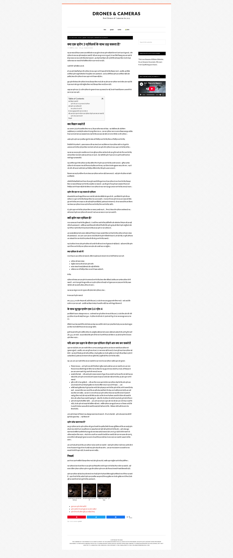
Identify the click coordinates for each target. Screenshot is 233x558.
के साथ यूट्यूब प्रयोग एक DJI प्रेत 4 (78, 111)
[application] (152, 88)
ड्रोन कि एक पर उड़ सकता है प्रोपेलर (80, 104)
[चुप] (160, 95)
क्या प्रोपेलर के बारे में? (76, 108)
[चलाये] (141, 95)
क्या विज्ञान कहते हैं (73, 101)
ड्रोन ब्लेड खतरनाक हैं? (77, 116)
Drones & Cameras (117, 13)
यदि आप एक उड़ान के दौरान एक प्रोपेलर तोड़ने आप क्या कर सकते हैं (86, 113)
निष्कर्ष (70, 118)
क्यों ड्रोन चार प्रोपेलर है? (75, 106)
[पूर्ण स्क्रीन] (163, 95)
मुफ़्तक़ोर (80, 521)
